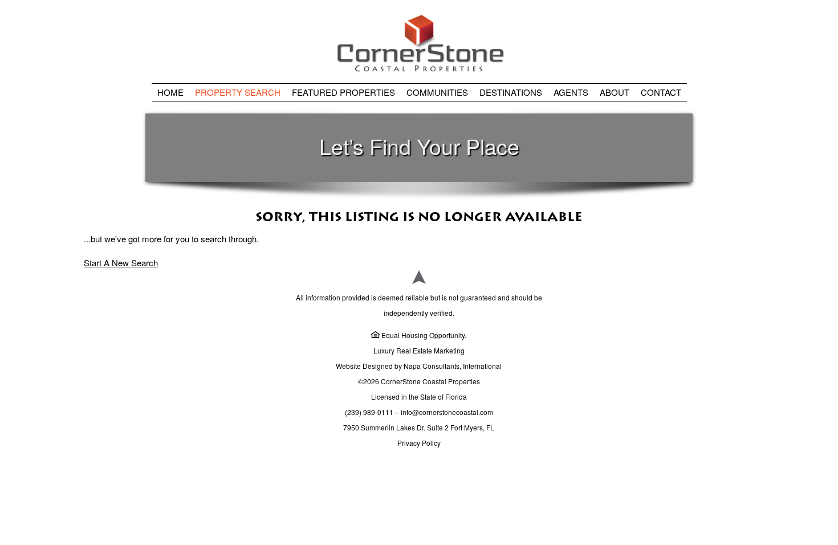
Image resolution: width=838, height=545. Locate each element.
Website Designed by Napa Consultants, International (419, 366)
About (614, 92)
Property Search (237, 92)
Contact (661, 92)
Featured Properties (343, 92)
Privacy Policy (419, 443)
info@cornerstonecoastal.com (447, 412)
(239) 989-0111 (369, 412)
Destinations (510, 92)
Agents (571, 92)
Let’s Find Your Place (419, 146)
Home (170, 92)
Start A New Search (121, 263)
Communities (437, 92)
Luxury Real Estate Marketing (419, 350)
